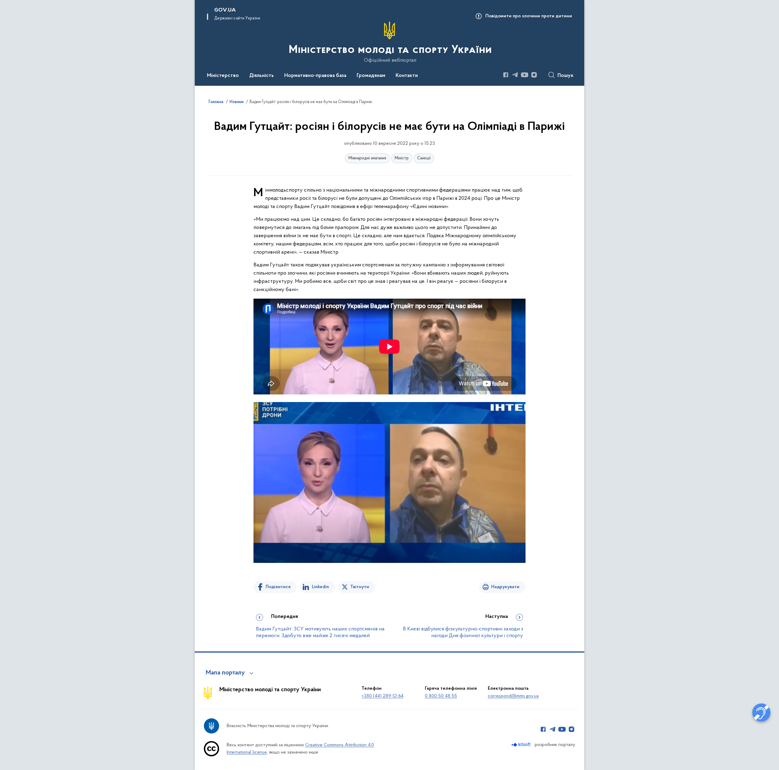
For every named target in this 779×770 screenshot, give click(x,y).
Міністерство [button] (223, 75)
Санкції (424, 158)
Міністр (402, 158)
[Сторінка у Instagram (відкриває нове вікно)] (534, 74)
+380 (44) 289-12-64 (382, 696)
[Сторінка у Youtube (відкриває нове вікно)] (524, 74)
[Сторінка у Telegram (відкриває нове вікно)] (515, 74)
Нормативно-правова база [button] (315, 75)
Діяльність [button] (261, 75)
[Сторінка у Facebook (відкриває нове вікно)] (505, 74)
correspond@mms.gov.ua (513, 696)
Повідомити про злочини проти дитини (528, 16)
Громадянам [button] (371, 75)
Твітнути (359, 586)
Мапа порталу (225, 673)
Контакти (407, 75)
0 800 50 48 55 (441, 696)
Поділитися (278, 586)
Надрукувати (505, 586)
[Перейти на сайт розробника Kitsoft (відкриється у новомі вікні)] (522, 744)
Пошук (565, 75)
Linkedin (320, 586)
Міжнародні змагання (367, 158)
